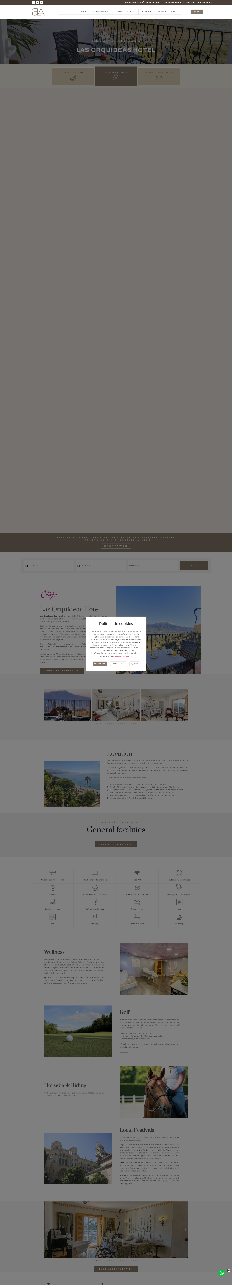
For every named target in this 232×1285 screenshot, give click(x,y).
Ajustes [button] (134, 664)
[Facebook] (33, 2)
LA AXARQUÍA (147, 12)
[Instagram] (41, 2)
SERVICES (131, 12)
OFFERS (119, 12)
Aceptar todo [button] (99, 663)
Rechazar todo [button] (118, 664)
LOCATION (161, 12)
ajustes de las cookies (122, 656)
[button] (229, 1270)
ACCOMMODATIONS (99, 12)
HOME (83, 12)
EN (174, 12)
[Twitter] (37, 2)
